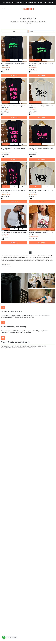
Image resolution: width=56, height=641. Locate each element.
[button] (25, 252)
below (34, 2)
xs (41, 228)
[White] (3, 72)
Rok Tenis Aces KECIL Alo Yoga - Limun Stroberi (13, 232)
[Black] (2, 72)
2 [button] (30, 252)
